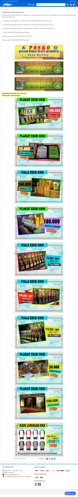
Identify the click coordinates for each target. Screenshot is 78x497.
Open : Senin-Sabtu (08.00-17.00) (10, 1)
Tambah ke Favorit (21, 458)
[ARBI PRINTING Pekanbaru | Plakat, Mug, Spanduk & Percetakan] (8, 4)
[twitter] (50, 459)
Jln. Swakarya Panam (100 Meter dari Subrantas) (17, 476)
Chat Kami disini (70, 493)
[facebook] (47, 459)
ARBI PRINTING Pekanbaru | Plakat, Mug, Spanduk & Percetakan (38, 491)
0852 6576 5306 (8, 472)
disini (18, 21)
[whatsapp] (55, 459)
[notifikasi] (71, 4)
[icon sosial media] (36, 485)
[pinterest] (52, 459)
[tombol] (38, 4)
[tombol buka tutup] (73, 5)
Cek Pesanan (73, 1)
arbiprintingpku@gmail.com (11, 474)
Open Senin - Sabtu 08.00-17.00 (13, 470)
